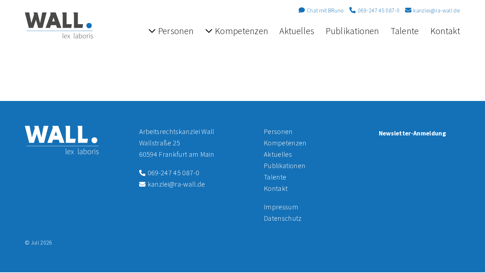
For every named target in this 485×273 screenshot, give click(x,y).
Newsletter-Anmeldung (412, 133)
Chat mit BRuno (325, 10)
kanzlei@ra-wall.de (436, 10)
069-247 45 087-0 (377, 10)
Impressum (281, 206)
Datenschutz (283, 218)
